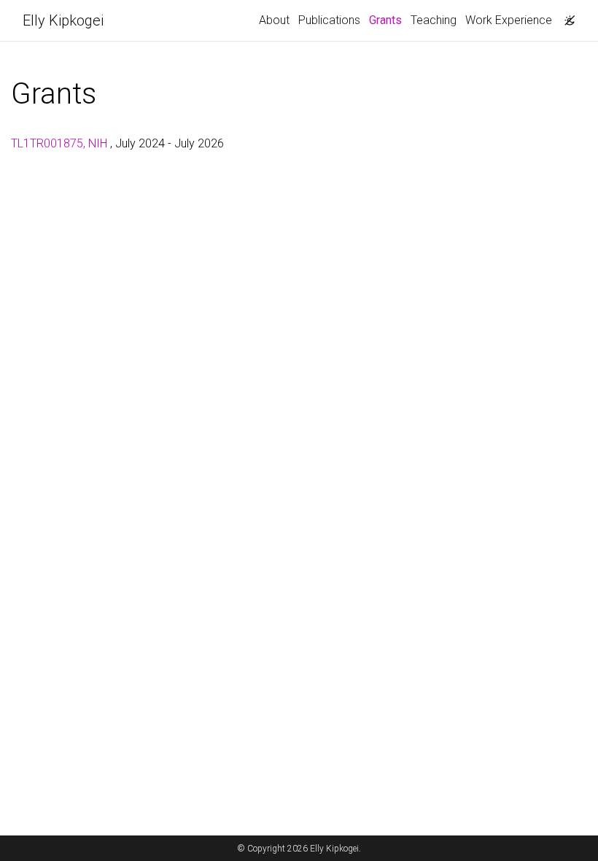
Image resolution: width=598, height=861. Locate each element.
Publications (329, 20)
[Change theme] (565, 16)
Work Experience (508, 20)
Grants (387, 19)
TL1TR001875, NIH (60, 143)
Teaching (434, 20)
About (274, 20)
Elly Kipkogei (63, 20)
